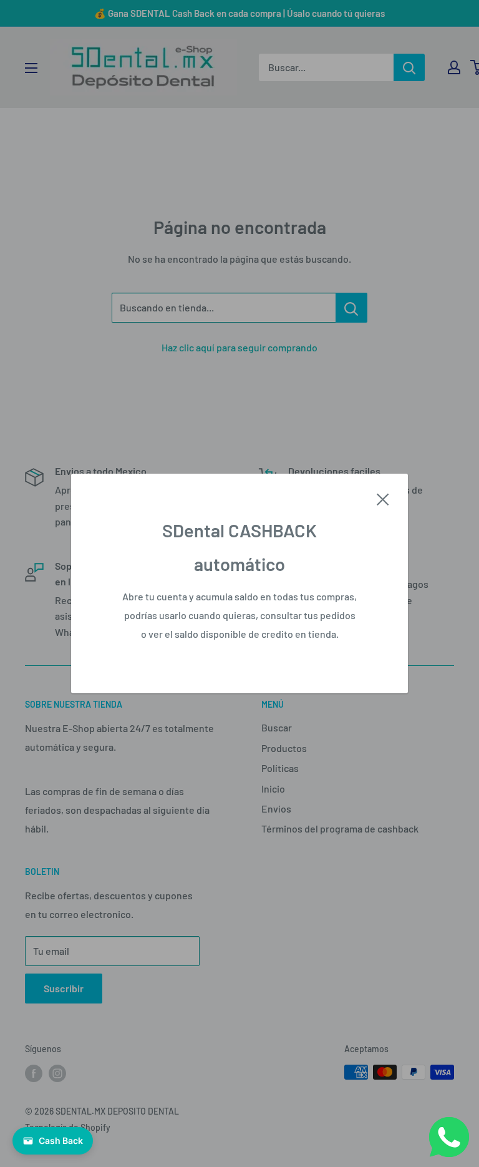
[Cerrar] (383, 498)
